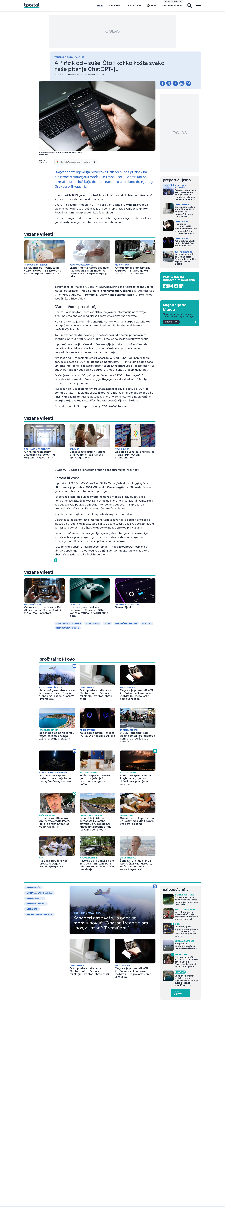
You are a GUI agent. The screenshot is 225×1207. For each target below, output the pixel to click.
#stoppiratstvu (172, 5)
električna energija (126, 623)
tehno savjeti (34, 898)
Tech (100, 5)
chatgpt (147, 623)
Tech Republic (96, 554)
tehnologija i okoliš (67, 628)
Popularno (115, 5)
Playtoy (177, 1)
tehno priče (33, 887)
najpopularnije (175, 890)
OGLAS (112, 31)
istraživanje (93, 623)
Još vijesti (178, 993)
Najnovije (134, 5)
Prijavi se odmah (171, 322)
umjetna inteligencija (68, 623)
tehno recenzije (36, 904)
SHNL (154, 5)
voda (107, 623)
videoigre (32, 909)
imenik (167, 1)
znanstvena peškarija (39, 914)
